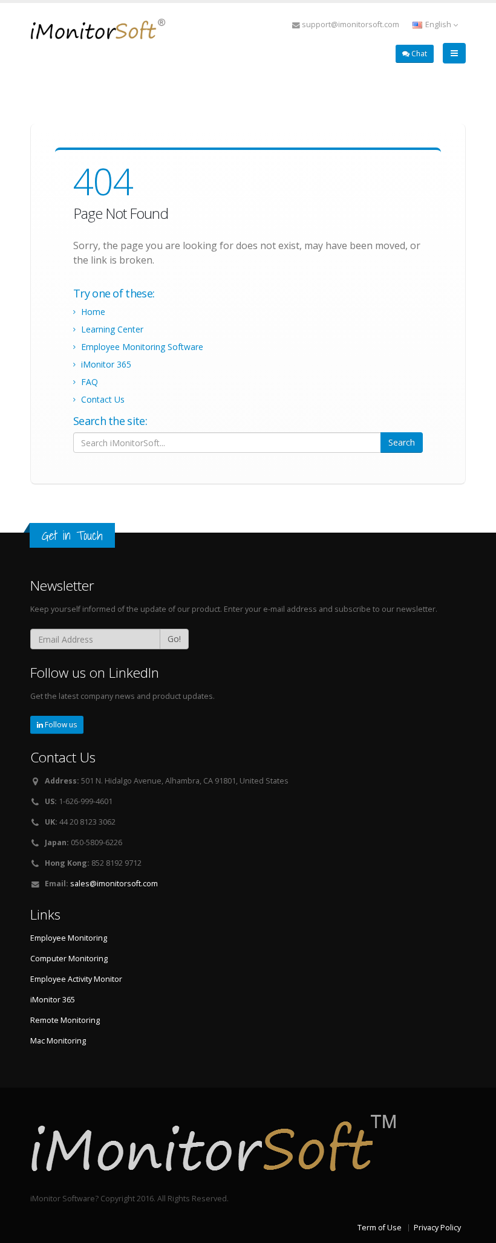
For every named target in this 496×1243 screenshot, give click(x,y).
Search (401, 442)
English (438, 24)
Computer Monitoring (69, 958)
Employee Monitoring (68, 938)
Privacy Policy (437, 1227)
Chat (418, 53)
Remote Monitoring (65, 1020)
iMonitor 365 (106, 364)
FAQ (89, 382)
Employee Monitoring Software (142, 346)
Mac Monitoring (58, 1041)
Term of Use (379, 1227)
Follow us (60, 724)
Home (93, 311)
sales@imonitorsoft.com (114, 883)
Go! (174, 638)
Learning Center (112, 329)
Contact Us (103, 399)
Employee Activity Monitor (76, 979)
